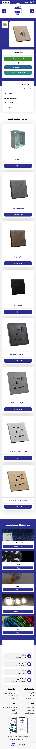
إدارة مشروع (30, 710)
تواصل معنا (5, 2)
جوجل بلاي (29, 696)
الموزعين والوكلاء (12, 696)
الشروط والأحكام (29, 713)
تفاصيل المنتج (17, 166)
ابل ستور (30, 693)
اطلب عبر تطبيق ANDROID (17, 72)
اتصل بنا (15, 713)
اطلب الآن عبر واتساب (17, 59)
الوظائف (14, 710)
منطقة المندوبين (29, 698)
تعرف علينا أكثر (30, 707)
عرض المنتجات (17, 546)
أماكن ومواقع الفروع (11, 693)
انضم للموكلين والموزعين (10, 707)
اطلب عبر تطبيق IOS (17, 67)
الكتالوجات (14, 698)
